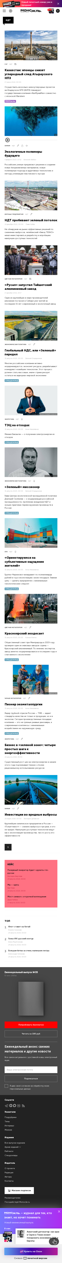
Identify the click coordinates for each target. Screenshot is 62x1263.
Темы (7, 1121)
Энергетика (9, 419)
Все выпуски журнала (15, 1143)
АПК (6, 552)
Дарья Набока (12, 900)
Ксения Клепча (30, 637)
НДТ (10, 64)
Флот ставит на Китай (19, 926)
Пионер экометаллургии (23, 704)
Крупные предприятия (14, 214)
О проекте (10, 1168)
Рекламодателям (12, 1198)
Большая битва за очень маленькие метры (28, 950)
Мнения (8, 1130)
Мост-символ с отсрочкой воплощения (26, 896)
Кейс (10, 864)
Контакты (9, 1181)
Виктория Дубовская (31, 819)
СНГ (6, 64)
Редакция (9, 1172)
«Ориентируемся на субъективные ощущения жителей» (24, 561)
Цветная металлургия (13, 279)
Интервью (9, 1125)
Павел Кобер (30, 224)
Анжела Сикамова (15, 930)
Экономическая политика (15, 344)
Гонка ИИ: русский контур (20, 938)
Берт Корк (11, 888)
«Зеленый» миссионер (22, 487)
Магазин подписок (21, 1190)
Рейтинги (9, 1151)
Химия (7, 146)
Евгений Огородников (33, 358)
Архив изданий (12, 1147)
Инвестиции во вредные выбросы (31, 814)
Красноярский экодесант (24, 633)
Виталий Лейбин (30, 160)
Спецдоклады (11, 1155)
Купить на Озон (33, 1251)
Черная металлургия (13, 698)
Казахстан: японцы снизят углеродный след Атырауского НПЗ (28, 74)
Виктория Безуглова (14, 876)
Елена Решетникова (15, 942)
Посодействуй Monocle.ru (17, 1202)
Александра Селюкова (16, 954)
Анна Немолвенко (32, 429)
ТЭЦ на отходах (17, 425)
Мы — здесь (13, 885)
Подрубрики (10, 1117)
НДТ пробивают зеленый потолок (31, 220)
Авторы (8, 1177)
